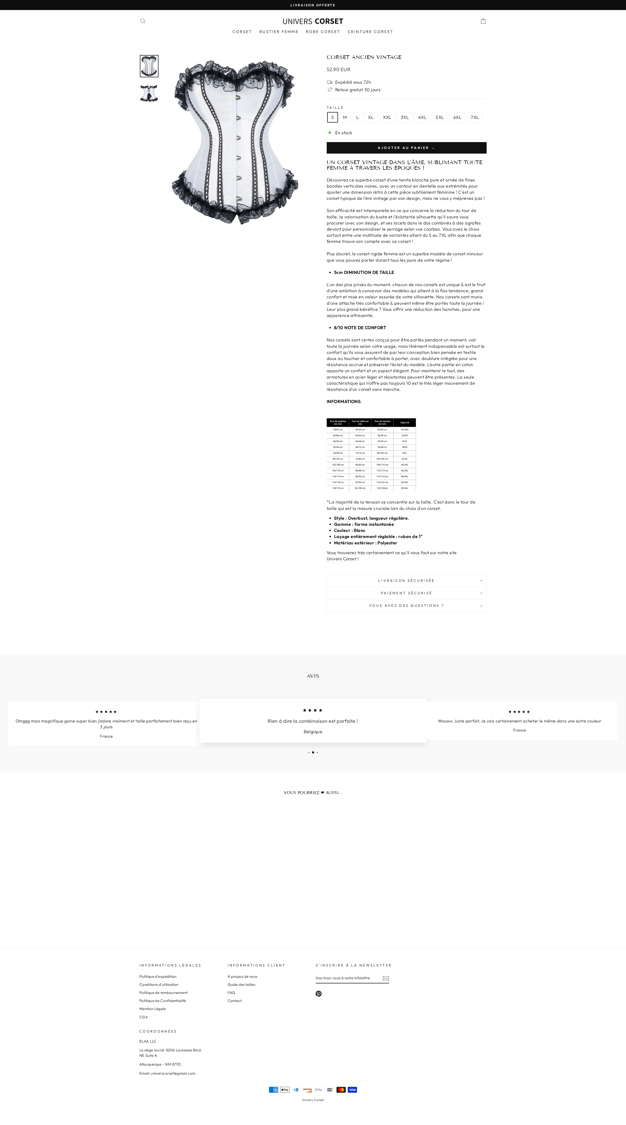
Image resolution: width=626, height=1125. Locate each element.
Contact (235, 1000)
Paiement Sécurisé (406, 593)
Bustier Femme (279, 31)
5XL (440, 117)
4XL (422, 117)
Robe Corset (323, 31)
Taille (335, 107)
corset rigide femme (377, 254)
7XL (475, 117)
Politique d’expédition (158, 976)
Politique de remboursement (163, 992)
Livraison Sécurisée (406, 580)
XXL (387, 117)
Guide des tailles (242, 984)
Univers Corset (313, 1100)
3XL (405, 117)
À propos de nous (242, 976)
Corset (242, 31)
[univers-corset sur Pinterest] (319, 994)
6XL (457, 117)
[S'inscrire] (386, 978)
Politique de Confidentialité (162, 1000)
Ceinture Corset (370, 31)
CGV (143, 1017)
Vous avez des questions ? (406, 605)
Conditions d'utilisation (159, 984)
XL (371, 117)
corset (459, 254)
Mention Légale (152, 1008)
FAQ (231, 992)
